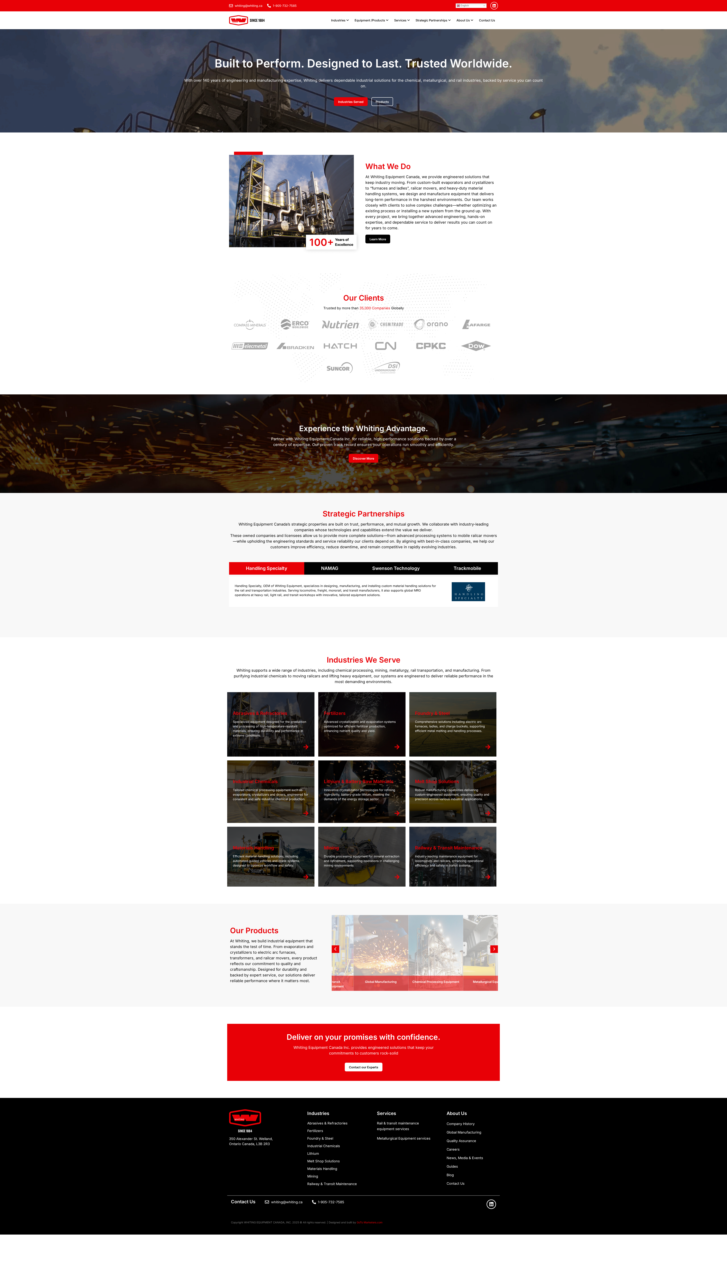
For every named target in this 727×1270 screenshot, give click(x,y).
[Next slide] (494, 949)
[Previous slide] (335, 949)
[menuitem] (340, 20)
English (464, 5)
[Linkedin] (494, 5)
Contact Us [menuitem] (487, 20)
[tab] (266, 568)
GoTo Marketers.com (369, 1222)
